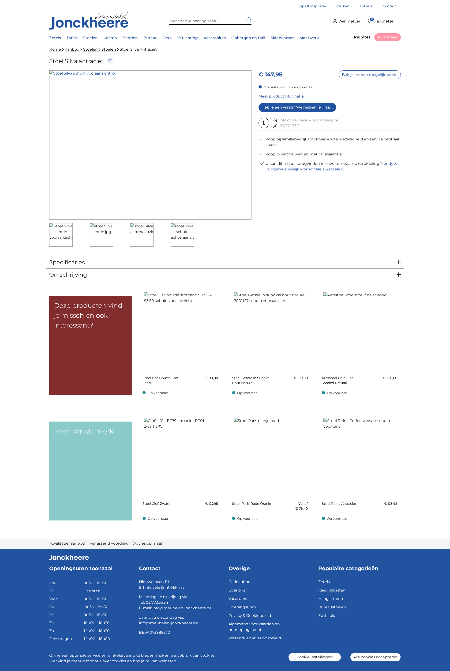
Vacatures (238, 598)
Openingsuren (242, 607)
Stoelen (91, 49)
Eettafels (326, 615)
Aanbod (72, 49)
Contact (389, 6)
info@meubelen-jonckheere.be (308, 120)
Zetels (324, 582)
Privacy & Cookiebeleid (250, 615)
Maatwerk (309, 38)
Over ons (237, 590)
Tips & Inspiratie (313, 6)
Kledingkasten (332, 590)
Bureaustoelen (332, 607)
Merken (343, 6)
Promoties (387, 37)
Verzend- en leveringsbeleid (255, 638)
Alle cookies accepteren (375, 657)
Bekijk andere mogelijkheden (370, 74)
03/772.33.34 (290, 126)
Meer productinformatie (281, 96)
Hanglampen (330, 598)
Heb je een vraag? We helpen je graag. (297, 107)
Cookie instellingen (314, 657)
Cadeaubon (240, 582)
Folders (366, 6)
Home (55, 49)
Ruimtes (362, 37)
